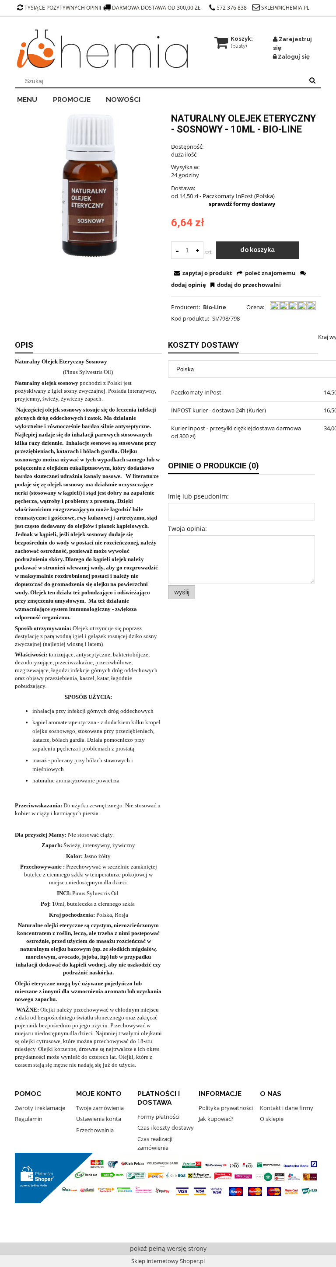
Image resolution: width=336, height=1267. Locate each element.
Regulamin (28, 1119)
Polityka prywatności (226, 1108)
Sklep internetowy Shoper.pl (168, 1261)
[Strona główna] (102, 49)
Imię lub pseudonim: (198, 496)
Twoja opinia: (187, 528)
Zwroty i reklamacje (40, 1108)
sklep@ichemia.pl (285, 7)
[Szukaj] (312, 81)
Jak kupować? (216, 1119)
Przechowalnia (95, 1130)
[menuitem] (33, 98)
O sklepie (272, 1119)
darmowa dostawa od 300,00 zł (157, 7)
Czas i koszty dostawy (165, 1127)
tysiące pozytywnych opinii (62, 7)
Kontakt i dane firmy (286, 1108)
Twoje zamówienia (100, 1108)
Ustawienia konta (98, 1119)
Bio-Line (214, 307)
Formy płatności (158, 1116)
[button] (202, 273)
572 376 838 (232, 7)
